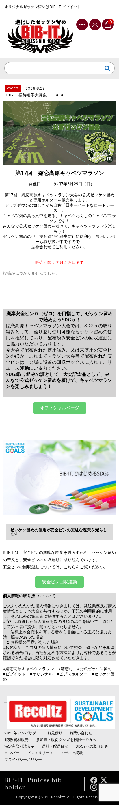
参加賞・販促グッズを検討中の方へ (66, 739)
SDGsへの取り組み (91, 746)
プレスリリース (40, 753)
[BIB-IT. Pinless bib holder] (40, 36)
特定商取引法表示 (19, 746)
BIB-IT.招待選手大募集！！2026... (36, 95)
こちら (70, 567)
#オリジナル (41, 674)
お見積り (54, 733)
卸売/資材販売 (16, 739)
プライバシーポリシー (23, 759)
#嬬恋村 (65, 668)
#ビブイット (14, 674)
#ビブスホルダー (72, 674)
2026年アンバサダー (22, 733)
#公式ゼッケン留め (94, 668)
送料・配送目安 (55, 746)
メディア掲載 (71, 753)
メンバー (11, 753)
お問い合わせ (81, 733)
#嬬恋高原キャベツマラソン (28, 668)
